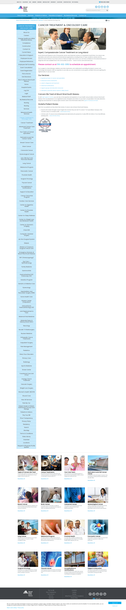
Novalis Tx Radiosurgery (26, 330)
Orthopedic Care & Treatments (26, 338)
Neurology (26, 326)
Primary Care (26, 358)
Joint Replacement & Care (26, 312)
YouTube (102, 7)
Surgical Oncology (27, 179)
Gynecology (26, 287)
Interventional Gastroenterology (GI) (26, 306)
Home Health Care (27, 297)
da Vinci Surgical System (27, 239)
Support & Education (27, 192)
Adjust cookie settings (12, 607)
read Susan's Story (65, 111)
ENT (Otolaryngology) (27, 257)
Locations (59, 2)
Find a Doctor (21, 15)
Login (26, 93)
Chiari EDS (26, 230)
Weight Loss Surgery (26, 388)
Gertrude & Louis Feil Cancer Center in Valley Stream (55, 90)
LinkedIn (107, 7)
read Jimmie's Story (54, 115)
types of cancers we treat (91, 100)
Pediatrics (26, 350)
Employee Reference (26, 61)
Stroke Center (26, 370)
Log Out (26, 90)
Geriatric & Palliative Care (26, 284)
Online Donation (100, 600)
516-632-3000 (105, 2)
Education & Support (55, 15)
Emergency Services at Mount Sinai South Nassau (26, 253)
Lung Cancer (27, 163)
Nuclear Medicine (26, 333)
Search (26, 427)
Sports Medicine (26, 366)
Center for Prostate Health (26, 211)
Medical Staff (46, 2)
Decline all (115, 606)
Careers (34, 2)
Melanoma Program (26, 167)
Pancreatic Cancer (27, 171)
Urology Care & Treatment (27, 379)
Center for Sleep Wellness (26, 215)
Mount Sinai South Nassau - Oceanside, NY (26, 20)
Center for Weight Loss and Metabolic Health (26, 220)
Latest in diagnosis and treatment (50, 83)
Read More (21, 479)
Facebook (96, 7)
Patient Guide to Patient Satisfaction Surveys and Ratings (26, 407)
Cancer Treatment (27, 123)
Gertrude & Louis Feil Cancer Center (26, 138)
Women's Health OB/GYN (27, 392)
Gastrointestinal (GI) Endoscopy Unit (26, 275)
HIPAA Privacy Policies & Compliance (74, 596)
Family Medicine (26, 267)
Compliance (26, 43)
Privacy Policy (26, 421)
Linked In (105, 595)
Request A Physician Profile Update (26, 446)
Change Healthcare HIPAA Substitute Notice (26, 39)
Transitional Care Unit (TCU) (27, 374)
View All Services (26, 400)
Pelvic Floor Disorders (26, 354)
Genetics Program (27, 280)
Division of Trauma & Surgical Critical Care (26, 247)
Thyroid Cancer (27, 183)
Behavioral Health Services (26, 113)
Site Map (26, 430)
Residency (53, 2)
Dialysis (26, 243)
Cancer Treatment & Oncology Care (26, 118)
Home (26, 84)
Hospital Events (26, 87)
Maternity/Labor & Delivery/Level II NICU (26, 321)
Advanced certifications (47, 85)
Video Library (26, 436)
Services (30, 15)
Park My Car (26, 403)
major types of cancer (47, 97)
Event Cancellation (26, 67)
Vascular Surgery (26, 384)
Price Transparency (26, 418)
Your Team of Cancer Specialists (27, 132)
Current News (26, 52)
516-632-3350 (63, 64)
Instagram (104, 7)
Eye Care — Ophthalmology (27, 262)
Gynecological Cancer (27, 154)
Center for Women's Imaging (26, 225)
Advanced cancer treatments (49, 80)
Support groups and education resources (52, 88)
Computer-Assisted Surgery (26, 234)
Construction (67, 2)
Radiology (26, 362)
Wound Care (26, 396)
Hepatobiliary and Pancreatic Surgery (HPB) (26, 292)
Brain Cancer (27, 146)
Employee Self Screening (26, 64)
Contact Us (82, 15)
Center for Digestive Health (26, 205)
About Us (19, 2)
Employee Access (26, 58)
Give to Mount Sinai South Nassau (26, 80)
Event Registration (26, 71)
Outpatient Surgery (26, 343)
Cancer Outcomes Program (27, 196)
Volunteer (25, 2)
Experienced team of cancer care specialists (53, 78)
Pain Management (26, 346)
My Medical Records (70, 15)
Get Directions (26, 77)
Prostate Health (27, 175)
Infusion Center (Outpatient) (27, 301)
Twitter (99, 7)
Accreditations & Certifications (26, 187)
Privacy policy (21, 607)
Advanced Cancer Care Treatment (26, 127)
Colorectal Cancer (27, 150)
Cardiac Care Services (26, 201)
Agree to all (114, 602)
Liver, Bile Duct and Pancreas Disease (27, 158)
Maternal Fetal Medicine (26, 316)
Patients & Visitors (41, 15)
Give (30, 2)
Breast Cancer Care (26, 142)
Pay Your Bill (75, 2)
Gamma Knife (26, 271)
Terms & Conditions (26, 433)
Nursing (39, 2)
